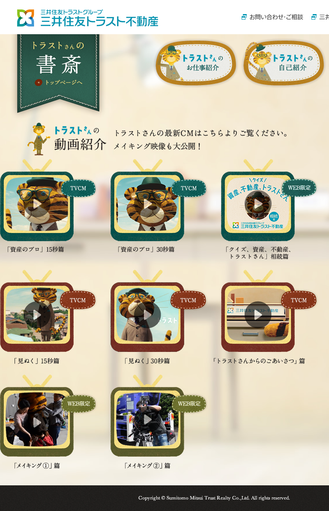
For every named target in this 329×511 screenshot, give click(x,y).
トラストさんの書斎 (58, 63)
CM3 (37, 416)
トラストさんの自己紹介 (283, 63)
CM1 (258, 311)
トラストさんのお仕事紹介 (196, 63)
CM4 (37, 311)
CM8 (147, 205)
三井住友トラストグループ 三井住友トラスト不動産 (87, 18)
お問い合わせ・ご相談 (272, 17)
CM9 (258, 209)
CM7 (37, 205)
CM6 (147, 416)
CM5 (147, 311)
